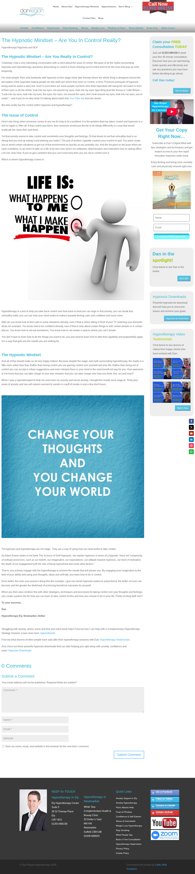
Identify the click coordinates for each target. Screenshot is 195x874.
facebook (165, 792)
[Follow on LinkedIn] (191, 439)
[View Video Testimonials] (171, 392)
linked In (165, 806)
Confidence (38, 28)
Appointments (108, 6)
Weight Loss (98, 28)
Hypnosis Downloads (19, 650)
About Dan (67, 6)
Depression (53, 28)
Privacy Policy (122, 848)
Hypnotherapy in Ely (65, 797)
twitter (165, 799)
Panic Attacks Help (125, 807)
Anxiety (24, 28)
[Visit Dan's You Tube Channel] (165, 820)
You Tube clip (77, 98)
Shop (100, 18)
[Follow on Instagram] (191, 445)
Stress (84, 28)
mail (165, 813)
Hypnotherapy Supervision (128, 844)
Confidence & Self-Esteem (128, 816)
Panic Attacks (136, 28)
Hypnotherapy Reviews (87, 6)
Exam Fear (152, 28)
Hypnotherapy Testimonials (115, 639)
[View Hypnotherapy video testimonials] (171, 368)
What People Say (124, 835)
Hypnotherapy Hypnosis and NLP (20, 47)
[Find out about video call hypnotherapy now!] (165, 833)
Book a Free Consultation (128, 839)
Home (56, 6)
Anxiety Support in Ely (126, 798)
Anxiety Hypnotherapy (126, 803)
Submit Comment (129, 754)
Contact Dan (89, 18)
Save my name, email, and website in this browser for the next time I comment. (47, 746)
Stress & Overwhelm (126, 821)
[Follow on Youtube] (191, 433)
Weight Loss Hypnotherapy (129, 825)
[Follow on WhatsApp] (191, 451)
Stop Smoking (70, 28)
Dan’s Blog (124, 6)
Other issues (168, 28)
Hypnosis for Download (177, 318)
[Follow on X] (191, 427)
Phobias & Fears (117, 28)
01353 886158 (158, 8)
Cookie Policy (122, 853)
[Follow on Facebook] (191, 421)
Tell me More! (181, 90)
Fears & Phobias (124, 812)
